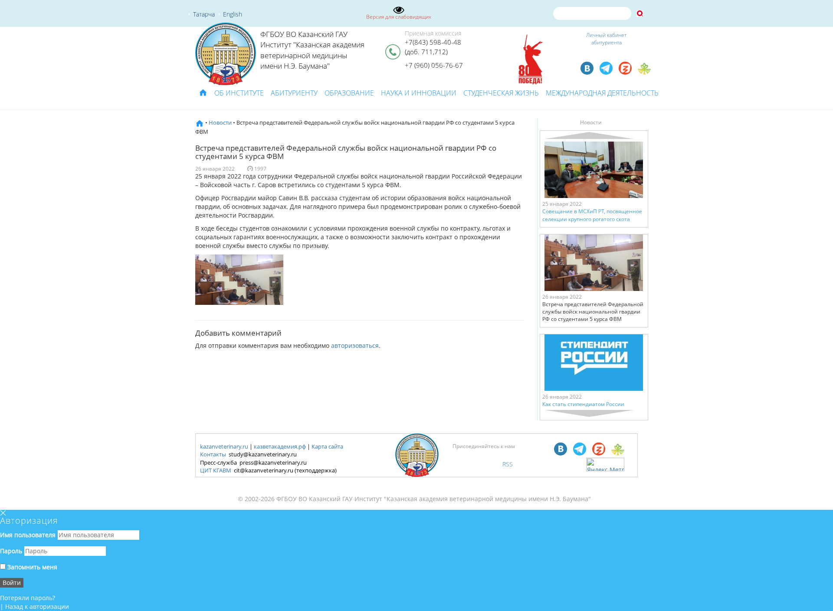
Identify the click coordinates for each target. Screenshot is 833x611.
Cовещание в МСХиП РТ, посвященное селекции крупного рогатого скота (592, 215)
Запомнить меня (31, 567)
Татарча (204, 14)
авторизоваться (355, 345)
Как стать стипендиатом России (583, 404)
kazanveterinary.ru (224, 446)
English (232, 14)
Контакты (213, 454)
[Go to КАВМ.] (199, 122)
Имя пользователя (28, 535)
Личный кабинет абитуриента (606, 38)
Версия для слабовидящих (398, 16)
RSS (507, 464)
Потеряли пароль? (27, 598)
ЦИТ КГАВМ (215, 470)
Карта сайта (327, 446)
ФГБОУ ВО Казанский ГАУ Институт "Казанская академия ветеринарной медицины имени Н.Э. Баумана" (312, 50)
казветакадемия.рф (280, 446)
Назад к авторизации (37, 606)
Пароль (11, 551)
